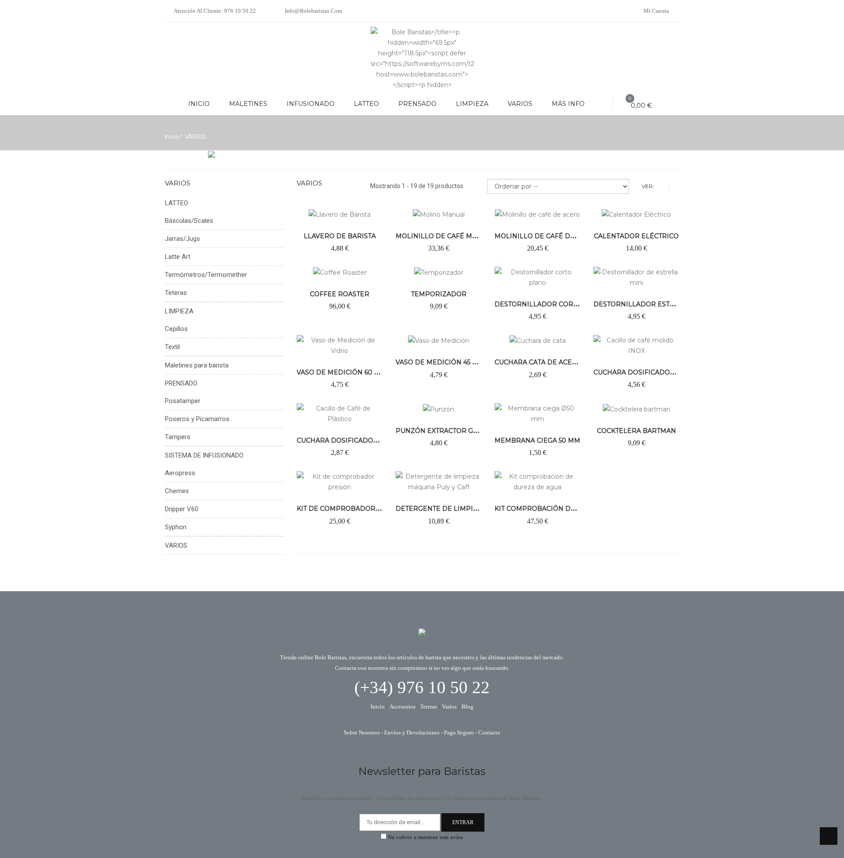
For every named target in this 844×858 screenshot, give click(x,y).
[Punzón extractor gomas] (438, 408)
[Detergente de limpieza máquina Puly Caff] (438, 481)
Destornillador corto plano (551, 304)
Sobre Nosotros (362, 732)
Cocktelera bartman (636, 431)
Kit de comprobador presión (352, 509)
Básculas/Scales (189, 221)
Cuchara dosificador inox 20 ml (654, 372)
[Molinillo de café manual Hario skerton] (439, 214)
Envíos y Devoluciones (412, 732)
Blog (467, 707)
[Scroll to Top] (828, 836)
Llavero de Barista (340, 236)
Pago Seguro (459, 732)
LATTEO (366, 104)
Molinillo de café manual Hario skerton (474, 236)
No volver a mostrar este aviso (425, 837)
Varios (449, 707)
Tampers (177, 437)
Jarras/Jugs (182, 239)
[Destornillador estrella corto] (636, 277)
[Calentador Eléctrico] (636, 214)
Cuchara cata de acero (538, 362)
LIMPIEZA (472, 104)
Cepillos (176, 329)
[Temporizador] (438, 272)
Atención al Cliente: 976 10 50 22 (215, 10)
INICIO (199, 104)
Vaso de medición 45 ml (439, 362)
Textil (172, 347)
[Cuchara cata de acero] (537, 340)
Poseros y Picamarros (197, 419)
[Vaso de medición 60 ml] (339, 345)
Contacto (489, 732)
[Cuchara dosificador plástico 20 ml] (339, 413)
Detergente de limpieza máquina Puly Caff (477, 509)
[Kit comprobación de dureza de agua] (537, 481)
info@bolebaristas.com (313, 10)
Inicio (172, 136)
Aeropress (180, 473)
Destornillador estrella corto (654, 304)
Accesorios (402, 707)
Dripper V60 (181, 509)
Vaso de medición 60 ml (340, 372)
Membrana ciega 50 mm (537, 440)
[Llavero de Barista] (340, 214)
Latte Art (177, 257)
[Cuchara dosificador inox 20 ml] (636, 345)
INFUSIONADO (311, 104)
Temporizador (438, 294)
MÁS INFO (568, 104)
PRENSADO (417, 104)
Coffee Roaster (339, 294)
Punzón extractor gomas (444, 431)
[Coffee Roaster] (340, 272)
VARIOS (520, 104)
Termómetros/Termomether (206, 275)
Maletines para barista (197, 365)
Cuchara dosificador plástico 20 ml (365, 440)
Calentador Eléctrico (636, 236)
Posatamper (182, 401)
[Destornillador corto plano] (537, 277)
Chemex (177, 491)
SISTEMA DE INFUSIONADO (204, 455)
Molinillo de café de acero (547, 236)
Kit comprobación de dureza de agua (566, 509)
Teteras (176, 293)
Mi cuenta (656, 10)
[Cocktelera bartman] (636, 408)
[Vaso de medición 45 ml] (438, 340)
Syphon (175, 527)
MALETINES (248, 104)
